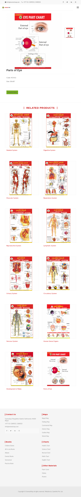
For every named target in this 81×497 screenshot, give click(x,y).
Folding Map (45, 422)
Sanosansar (8, 460)
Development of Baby (13, 389)
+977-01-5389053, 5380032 (32, 2)
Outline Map (46, 432)
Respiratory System (50, 198)
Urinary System (11, 293)
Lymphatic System (49, 246)
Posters (44, 476)
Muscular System (12, 198)
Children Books (9, 445)
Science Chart (46, 449)
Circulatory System (50, 293)
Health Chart (46, 445)
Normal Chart (46, 453)
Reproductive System (13, 246)
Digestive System (49, 150)
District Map (46, 429)
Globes (44, 473)
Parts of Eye (47, 389)
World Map (45, 436)
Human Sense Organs (50, 341)
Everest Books (9, 456)
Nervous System (12, 341)
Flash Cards (45, 469)
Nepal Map (45, 418)
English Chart (46, 460)
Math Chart (45, 456)
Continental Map (47, 425)
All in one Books (10, 449)
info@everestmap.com (13, 2)
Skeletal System (11, 150)
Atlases (7, 453)
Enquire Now (12, 92)
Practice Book (9, 463)
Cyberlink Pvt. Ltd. (57, 491)
